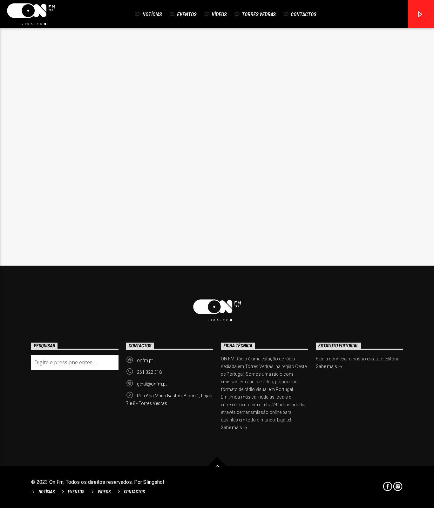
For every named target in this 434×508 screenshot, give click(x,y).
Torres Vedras (258, 14)
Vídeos (219, 14)
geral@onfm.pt (152, 383)
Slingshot (153, 482)
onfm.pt (145, 360)
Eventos (186, 14)
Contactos (303, 14)
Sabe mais (232, 427)
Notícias (152, 14)
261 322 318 (149, 372)
